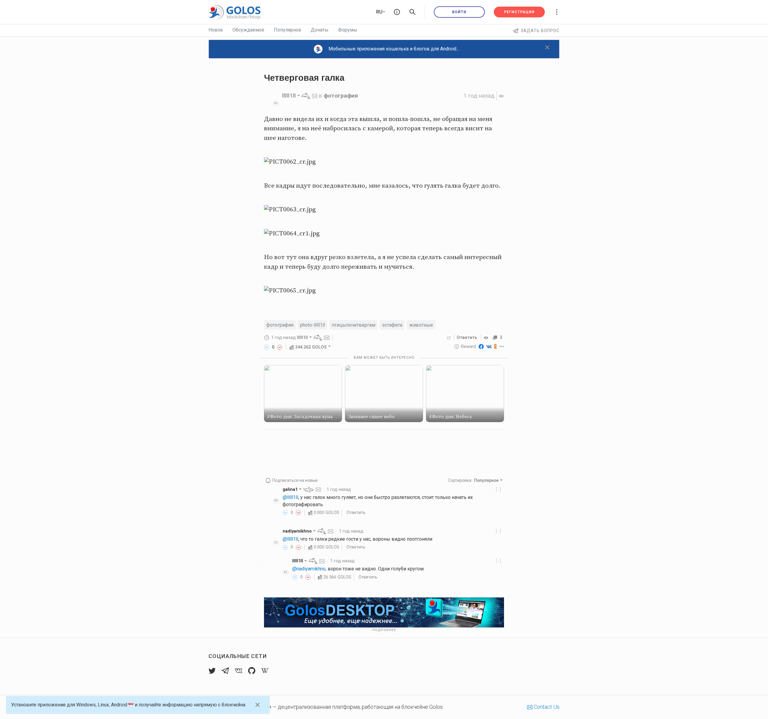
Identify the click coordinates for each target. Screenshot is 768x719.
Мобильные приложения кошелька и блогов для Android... (393, 49)
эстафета (392, 325)
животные (421, 325)
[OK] (495, 346)
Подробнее (384, 630)
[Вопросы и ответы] (396, 12)
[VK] (489, 346)
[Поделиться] (449, 337)
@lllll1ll (290, 497)
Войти (459, 12)
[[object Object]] (486, 337)
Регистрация (519, 12)
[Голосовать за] (266, 347)
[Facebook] (481, 346)
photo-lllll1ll (312, 325)
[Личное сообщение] (314, 95)
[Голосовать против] (280, 347)
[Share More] (501, 346)
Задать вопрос (540, 30)
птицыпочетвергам (353, 325)
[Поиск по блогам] (413, 12)
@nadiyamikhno (309, 569)
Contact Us (546, 707)
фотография (341, 95)
